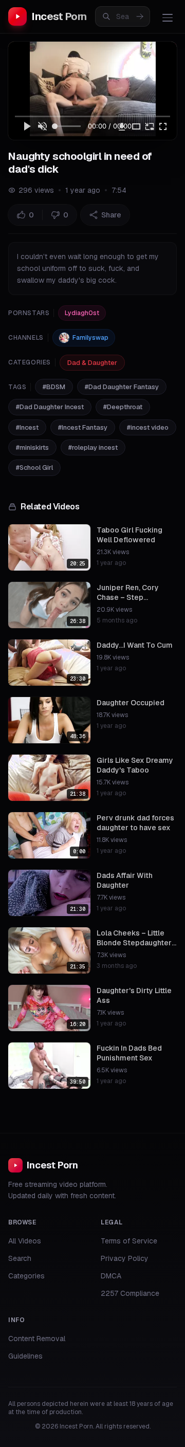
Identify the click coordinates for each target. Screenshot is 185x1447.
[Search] (140, 16)
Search (19, 1258)
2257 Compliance (130, 1293)
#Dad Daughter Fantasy (122, 386)
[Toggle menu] (167, 17)
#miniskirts (32, 447)
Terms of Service (129, 1240)
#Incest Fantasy (82, 427)
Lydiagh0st (82, 313)
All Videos (24, 1240)
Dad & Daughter (92, 362)
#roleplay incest (93, 447)
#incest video (148, 427)
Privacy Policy (125, 1258)
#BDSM (54, 386)
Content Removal (36, 1338)
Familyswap (90, 338)
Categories (26, 1275)
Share (111, 214)
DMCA (111, 1275)
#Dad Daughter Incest (50, 406)
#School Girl (34, 467)
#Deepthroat (122, 406)
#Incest (27, 427)
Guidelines (25, 1356)
